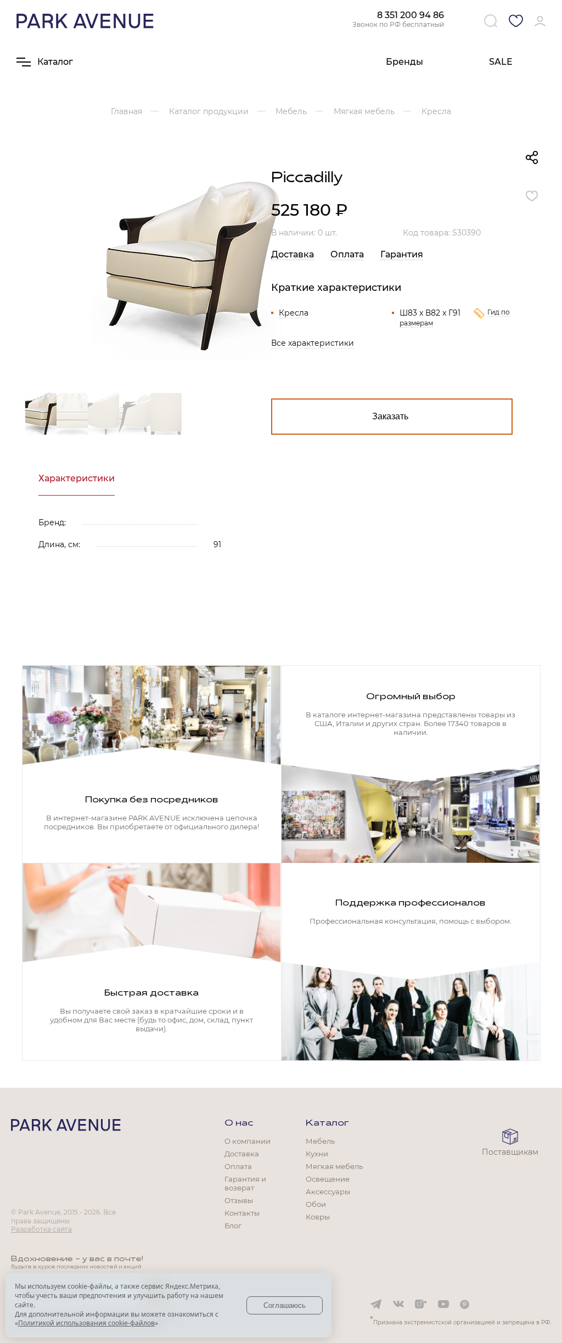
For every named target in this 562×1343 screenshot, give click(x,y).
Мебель (320, 1141)
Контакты (242, 1213)
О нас (238, 1123)
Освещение (328, 1179)
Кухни (317, 1153)
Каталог (327, 1123)
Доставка (292, 254)
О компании (247, 1141)
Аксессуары (328, 1191)
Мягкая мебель (334, 1166)
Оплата (347, 254)
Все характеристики (312, 343)
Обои (316, 1204)
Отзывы (238, 1200)
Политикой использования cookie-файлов (86, 1323)
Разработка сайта (41, 1229)
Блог (232, 1225)
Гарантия (401, 254)
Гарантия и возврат (245, 1183)
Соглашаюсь (284, 1305)
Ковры (318, 1216)
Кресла (293, 313)
